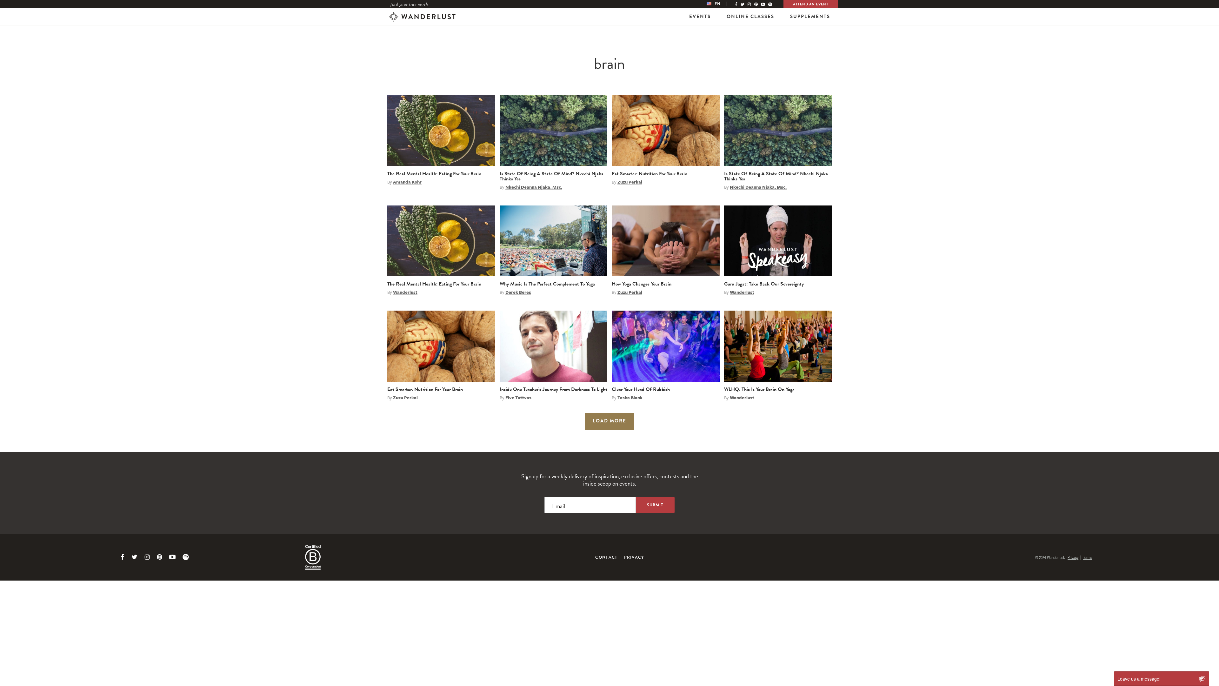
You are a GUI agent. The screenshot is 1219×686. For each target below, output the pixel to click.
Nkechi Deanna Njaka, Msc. (533, 187)
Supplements (810, 16)
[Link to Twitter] (134, 557)
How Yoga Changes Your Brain (641, 284)
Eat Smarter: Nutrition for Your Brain (649, 174)
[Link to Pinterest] (159, 557)
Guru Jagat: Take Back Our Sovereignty (764, 284)
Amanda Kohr (407, 182)
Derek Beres (518, 292)
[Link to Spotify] (186, 557)
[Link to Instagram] (147, 557)
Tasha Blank (630, 397)
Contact (606, 557)
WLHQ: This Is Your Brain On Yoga (759, 389)
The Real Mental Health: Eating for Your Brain (434, 174)
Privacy (634, 557)
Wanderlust (405, 292)
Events (700, 16)
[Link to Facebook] (122, 557)
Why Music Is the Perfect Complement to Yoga (547, 284)
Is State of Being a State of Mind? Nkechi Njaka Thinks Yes (551, 176)
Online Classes (750, 16)
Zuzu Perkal (629, 182)
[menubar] (720, 4)
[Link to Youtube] (172, 557)
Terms (1087, 557)
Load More (609, 420)
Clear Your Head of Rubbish (641, 389)
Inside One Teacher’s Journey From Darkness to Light (553, 389)
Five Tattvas (518, 397)
